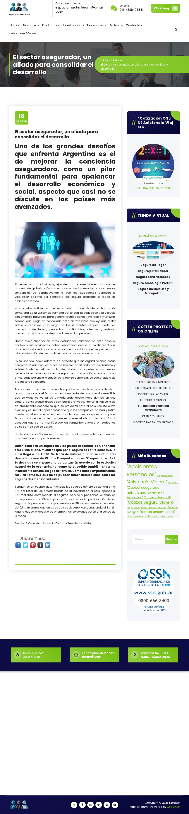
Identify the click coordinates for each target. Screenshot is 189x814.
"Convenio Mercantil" (157, 497)
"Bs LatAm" (173, 482)
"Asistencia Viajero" (147, 482)
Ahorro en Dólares (24, 33)
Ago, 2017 (21, 118)
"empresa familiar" (157, 507)
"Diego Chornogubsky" (137, 507)
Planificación (72, 25)
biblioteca (118, 60)
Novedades (95, 25)
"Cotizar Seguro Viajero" (151, 502)
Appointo (173, 807)
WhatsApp (162, 8)
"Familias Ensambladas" (143, 516)
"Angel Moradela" (165, 475)
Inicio (15, 25)
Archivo (114, 25)
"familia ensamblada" (157, 512)
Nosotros (29, 25)
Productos (49, 25)
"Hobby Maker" (166, 516)
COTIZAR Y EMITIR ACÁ (153, 346)
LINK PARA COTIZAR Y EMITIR (153, 188)
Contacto (133, 25)
